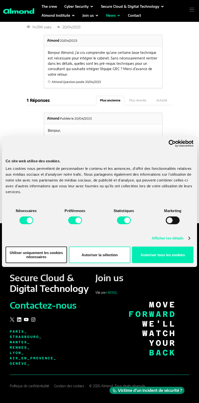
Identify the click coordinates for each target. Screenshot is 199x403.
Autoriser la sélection (100, 255)
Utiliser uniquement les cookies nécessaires (36, 255)
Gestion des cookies (69, 386)
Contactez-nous (43, 305)
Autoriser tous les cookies (163, 255)
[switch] (75, 220)
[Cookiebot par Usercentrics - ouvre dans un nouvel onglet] (172, 143)
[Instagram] (33, 319)
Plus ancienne (110, 100)
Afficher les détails (168, 238)
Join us (109, 277)
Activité (161, 100)
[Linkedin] (19, 319)
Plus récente (137, 100)
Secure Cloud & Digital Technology (49, 283)
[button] (79, 6)
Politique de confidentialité (29, 386)
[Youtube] (26, 319)
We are (106, 292)
